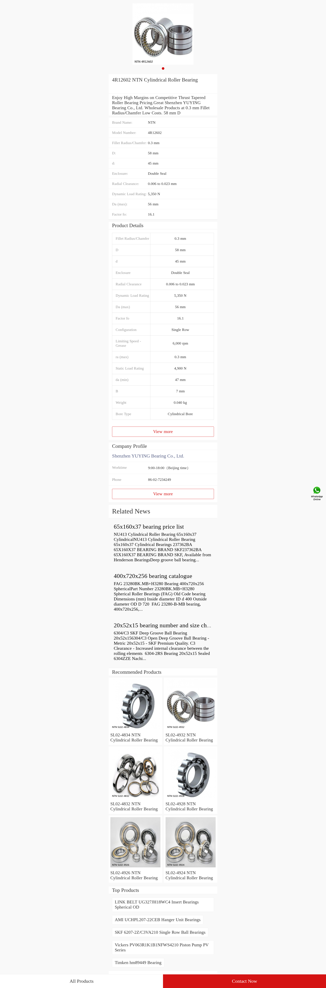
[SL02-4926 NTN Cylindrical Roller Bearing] (135, 867)
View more (163, 431)
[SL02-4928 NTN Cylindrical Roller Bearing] (190, 798)
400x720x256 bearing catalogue (153, 576)
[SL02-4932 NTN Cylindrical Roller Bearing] (190, 729)
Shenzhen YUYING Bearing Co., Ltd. (148, 456)
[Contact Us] (317, 494)
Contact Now (244, 981)
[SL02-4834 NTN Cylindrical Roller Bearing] (135, 729)
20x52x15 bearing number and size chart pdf (168, 625)
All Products (82, 981)
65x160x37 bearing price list (149, 526)
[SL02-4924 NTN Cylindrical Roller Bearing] (190, 867)
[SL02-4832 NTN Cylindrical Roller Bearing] (135, 798)
